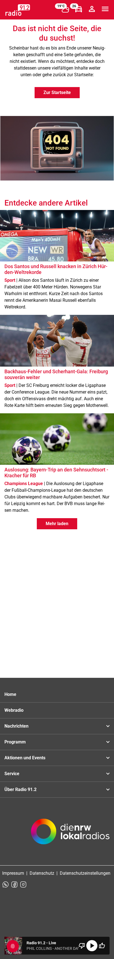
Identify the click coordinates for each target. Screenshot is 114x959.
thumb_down (82, 945)
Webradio (14, 710)
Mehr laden (57, 523)
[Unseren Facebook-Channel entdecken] (14, 884)
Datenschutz (42, 873)
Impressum (13, 873)
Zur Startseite (57, 92)
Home (10, 694)
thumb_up (102, 945)
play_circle (92, 945)
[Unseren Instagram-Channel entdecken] (23, 884)
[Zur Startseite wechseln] (17, 10)
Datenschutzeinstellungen (85, 873)
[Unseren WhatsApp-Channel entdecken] (5, 884)
